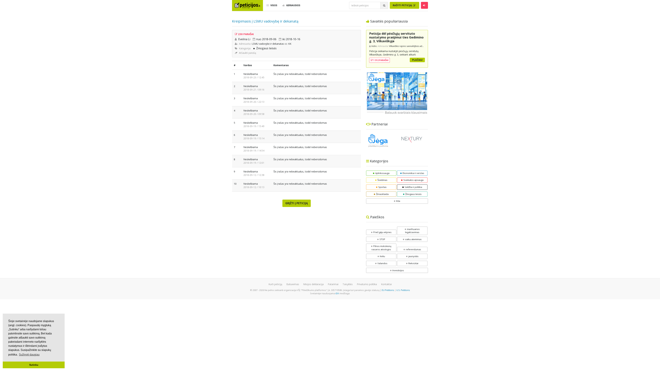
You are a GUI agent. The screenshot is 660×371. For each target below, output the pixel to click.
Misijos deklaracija (313, 284)
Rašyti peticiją (403, 5)
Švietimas (382, 180)
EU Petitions (388, 290)
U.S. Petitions (403, 290)
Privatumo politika (367, 284)
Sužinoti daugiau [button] (29, 354)
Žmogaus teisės (266, 48)
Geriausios (292, 5)
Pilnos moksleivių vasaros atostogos (381, 248)
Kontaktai (386, 284)
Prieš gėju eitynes (382, 232)
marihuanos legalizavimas (412, 231)
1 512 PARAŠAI (380, 60)
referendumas (413, 249)
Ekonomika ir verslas (413, 173)
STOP (382, 239)
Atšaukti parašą (247, 52)
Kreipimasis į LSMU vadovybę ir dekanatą (265, 21)
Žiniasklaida (382, 194)
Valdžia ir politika (413, 187)
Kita (398, 201)
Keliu (382, 256)
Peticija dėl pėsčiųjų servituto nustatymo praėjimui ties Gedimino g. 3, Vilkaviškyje (396, 37)
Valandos (382, 263)
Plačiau (417, 59)
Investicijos (398, 270)
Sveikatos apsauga (413, 180)
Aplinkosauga (382, 173)
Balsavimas (292, 284)
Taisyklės (348, 284)
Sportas (382, 187)
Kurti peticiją (275, 284)
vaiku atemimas (413, 239)
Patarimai (333, 284)
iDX (337, 293)
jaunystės (413, 256)
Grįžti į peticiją (296, 203)
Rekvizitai (413, 263)
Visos (273, 5)
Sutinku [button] (33, 364)
